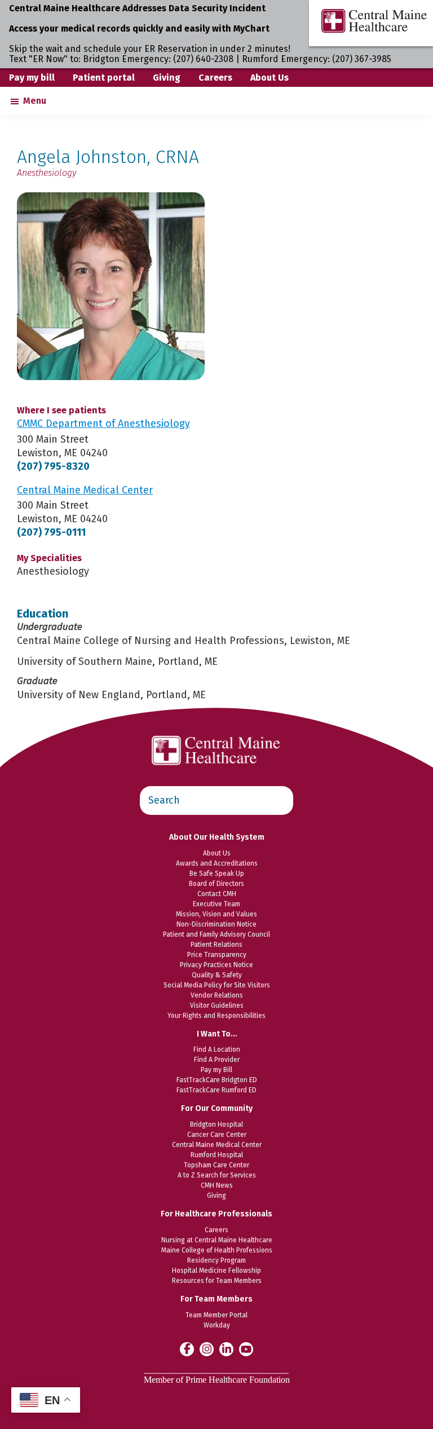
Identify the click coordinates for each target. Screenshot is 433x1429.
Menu (34, 100)
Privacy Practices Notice (216, 965)
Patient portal (104, 77)
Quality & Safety (217, 975)
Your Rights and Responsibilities (216, 1016)
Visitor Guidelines (217, 1005)
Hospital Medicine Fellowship (216, 1270)
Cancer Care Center (216, 1135)
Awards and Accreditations (217, 863)
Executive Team (216, 904)
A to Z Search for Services (217, 1175)
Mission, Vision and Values (216, 914)
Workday (217, 1325)
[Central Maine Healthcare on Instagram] (207, 1348)
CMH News (217, 1185)
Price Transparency (216, 955)
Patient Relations (216, 945)
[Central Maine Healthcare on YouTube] (246, 1348)
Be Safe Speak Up (216, 873)
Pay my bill (32, 77)
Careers (215, 77)
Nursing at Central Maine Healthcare (216, 1240)
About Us (269, 77)
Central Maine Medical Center (217, 1145)
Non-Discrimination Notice (216, 924)
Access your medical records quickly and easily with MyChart (139, 28)
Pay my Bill (216, 1070)
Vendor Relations (217, 995)
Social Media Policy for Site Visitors (217, 985)
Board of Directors (216, 884)
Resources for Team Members (217, 1281)
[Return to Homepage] (216, 730)
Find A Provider (217, 1060)
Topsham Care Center (216, 1165)
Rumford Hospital (217, 1155)
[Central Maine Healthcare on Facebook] (187, 1349)
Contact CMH (216, 894)
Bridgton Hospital (216, 1124)
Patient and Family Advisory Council (216, 934)
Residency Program (216, 1260)
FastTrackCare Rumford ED (216, 1090)
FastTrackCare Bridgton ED (216, 1080)
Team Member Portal (216, 1315)
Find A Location (216, 1049)
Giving (166, 77)
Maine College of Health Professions (216, 1250)
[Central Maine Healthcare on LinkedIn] (226, 1348)
